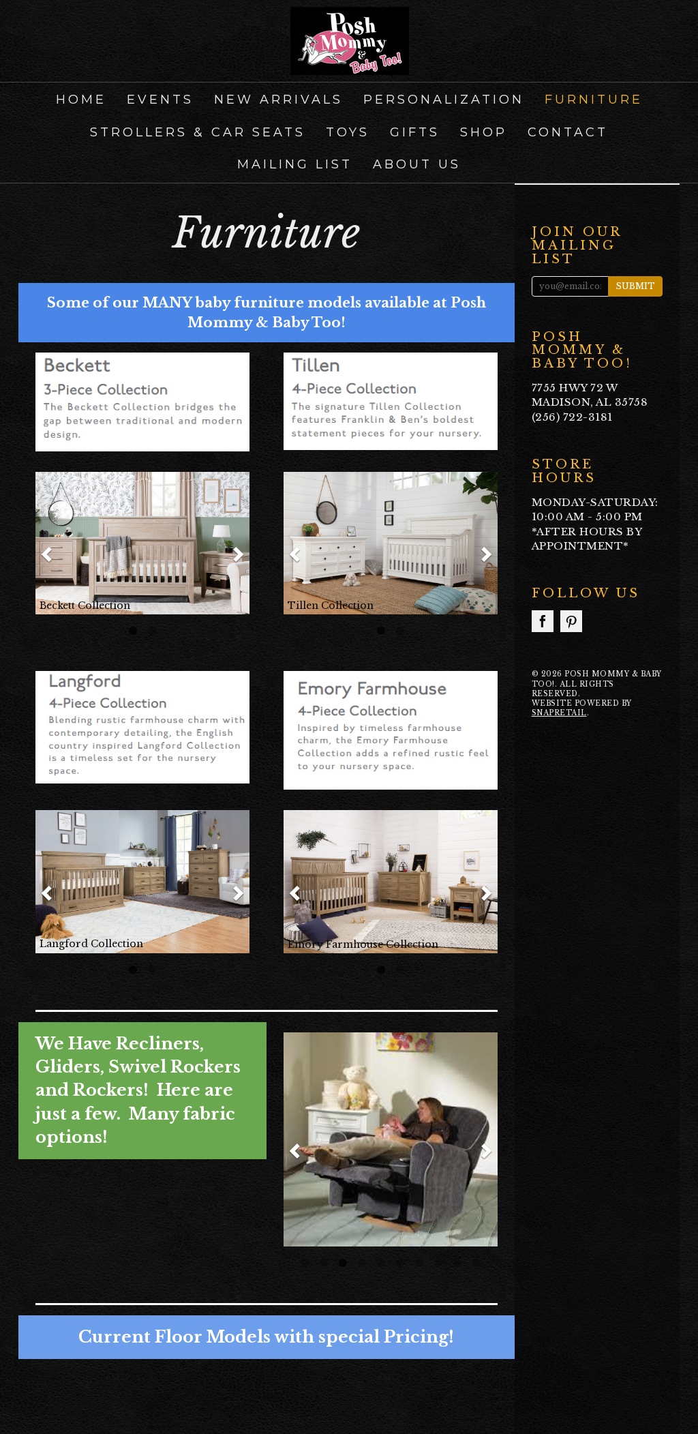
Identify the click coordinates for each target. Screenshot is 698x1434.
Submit (635, 286)
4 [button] (362, 1263)
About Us (417, 164)
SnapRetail (559, 712)
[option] (142, 543)
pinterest (571, 621)
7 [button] (419, 1263)
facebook (542, 621)
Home (81, 99)
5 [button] (381, 1263)
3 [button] (343, 1263)
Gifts (415, 132)
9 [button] (457, 1263)
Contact (568, 132)
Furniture (594, 99)
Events (160, 99)
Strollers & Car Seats (197, 132)
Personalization (443, 99)
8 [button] (438, 1263)
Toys (347, 132)
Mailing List (294, 164)
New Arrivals (278, 99)
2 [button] (152, 631)
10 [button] (476, 1263)
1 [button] (133, 631)
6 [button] (400, 1263)
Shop (483, 132)
